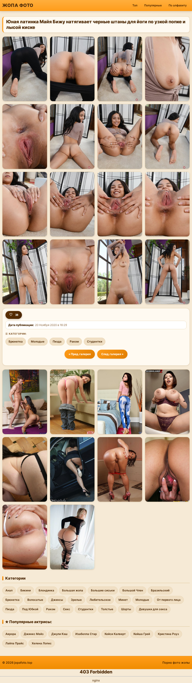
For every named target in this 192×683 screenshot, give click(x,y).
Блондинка (46, 590)
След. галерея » (112, 354)
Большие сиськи (103, 590)
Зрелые (76, 600)
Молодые (37, 341)
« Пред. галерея (80, 354)
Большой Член (132, 590)
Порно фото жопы (176, 662)
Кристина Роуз (168, 634)
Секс (66, 609)
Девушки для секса (153, 609)
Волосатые (35, 600)
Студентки (94, 341)
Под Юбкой (30, 609)
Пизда (57, 341)
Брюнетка (16, 341)
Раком (74, 341)
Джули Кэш (59, 634)
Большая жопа (72, 590)
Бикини (25, 590)
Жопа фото (17, 5)
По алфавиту (178, 5)
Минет (123, 600)
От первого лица (169, 600)
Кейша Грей (142, 634)
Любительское (100, 600)
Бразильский (160, 590)
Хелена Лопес (42, 643)
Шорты (126, 609)
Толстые (107, 609)
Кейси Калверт (115, 634)
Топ (134, 5)
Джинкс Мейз (34, 634)
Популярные (153, 5)
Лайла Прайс (14, 643)
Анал (9, 590)
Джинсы (57, 600)
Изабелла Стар (86, 634)
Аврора (10, 634)
